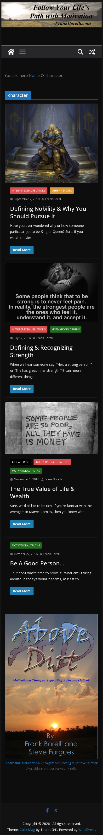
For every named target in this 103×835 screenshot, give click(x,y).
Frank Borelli (53, 199)
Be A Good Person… (37, 563)
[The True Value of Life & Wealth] (51, 428)
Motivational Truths (66, 329)
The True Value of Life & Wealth (42, 492)
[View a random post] (92, 52)
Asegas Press (20, 462)
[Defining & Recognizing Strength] (51, 292)
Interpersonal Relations (29, 190)
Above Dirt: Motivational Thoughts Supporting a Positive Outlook (52, 763)
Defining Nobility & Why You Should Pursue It (48, 212)
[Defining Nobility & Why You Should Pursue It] (51, 143)
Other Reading (62, 190)
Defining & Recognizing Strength (41, 351)
